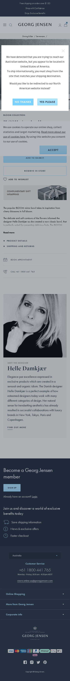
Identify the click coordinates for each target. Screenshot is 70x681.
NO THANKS (23, 102)
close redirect (63, 51)
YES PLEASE (47, 102)
